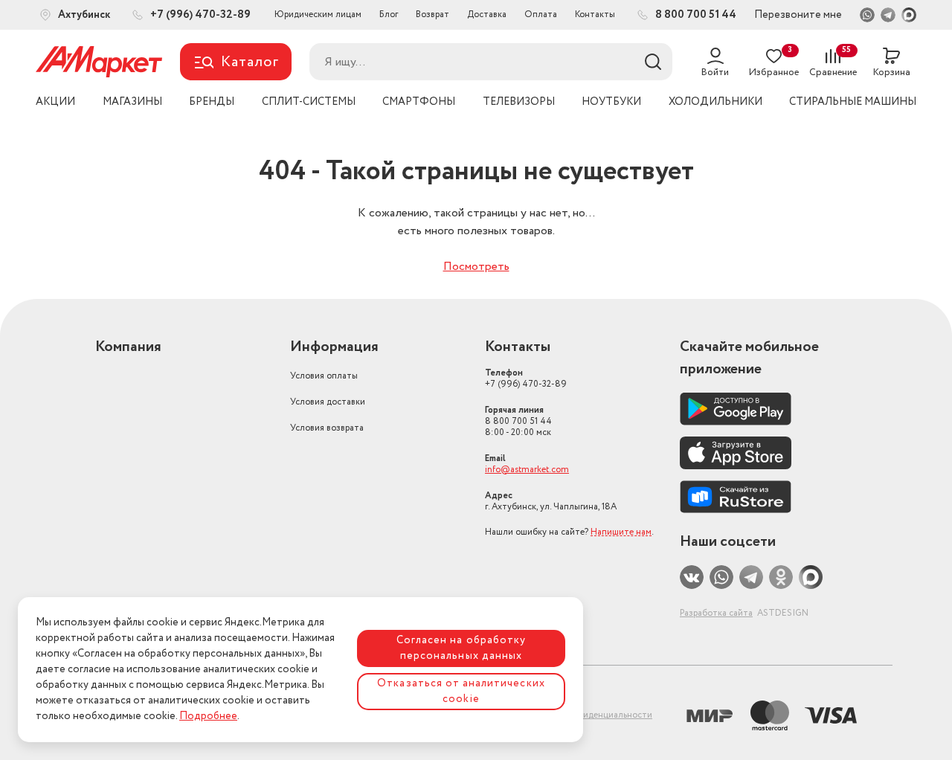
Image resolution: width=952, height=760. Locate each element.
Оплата (540, 14)
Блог (388, 14)
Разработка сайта (716, 613)
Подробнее (208, 716)
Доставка (486, 14)
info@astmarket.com (527, 469)
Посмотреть (476, 266)
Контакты (595, 14)
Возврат (432, 14)
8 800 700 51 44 (518, 421)
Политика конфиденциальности (585, 715)
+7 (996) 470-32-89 (526, 378)
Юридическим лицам (317, 14)
